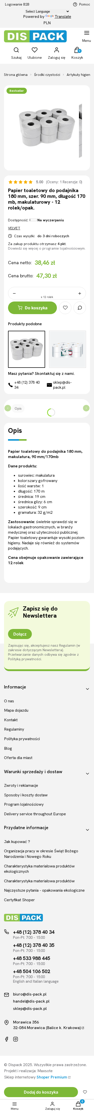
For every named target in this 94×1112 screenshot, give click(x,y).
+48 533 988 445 (31, 958)
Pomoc (84, 4)
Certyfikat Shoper (19, 900)
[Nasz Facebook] (6, 1039)
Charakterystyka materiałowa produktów (39, 881)
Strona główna (16, 74)
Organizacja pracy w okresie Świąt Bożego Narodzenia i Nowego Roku (41, 853)
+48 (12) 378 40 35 (33, 945)
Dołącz (20, 634)
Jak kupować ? (17, 841)
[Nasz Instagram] (15, 1039)
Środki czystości (47, 74)
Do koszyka (36, 307)
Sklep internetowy (35, 1077)
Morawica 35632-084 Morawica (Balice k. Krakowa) (47, 1024)
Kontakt (11, 720)
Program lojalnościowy (24, 804)
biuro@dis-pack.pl (29, 994)
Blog (8, 748)
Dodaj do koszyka (41, 1092)
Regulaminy (14, 729)
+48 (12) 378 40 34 (27, 385)
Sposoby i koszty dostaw (26, 795)
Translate (63, 16)
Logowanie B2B (17, 4)
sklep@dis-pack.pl (62, 385)
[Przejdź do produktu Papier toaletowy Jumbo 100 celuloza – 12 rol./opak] (67, 349)
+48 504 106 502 (31, 971)
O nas (9, 701)
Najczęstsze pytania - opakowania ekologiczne (44, 890)
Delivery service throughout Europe (35, 814)
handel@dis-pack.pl (31, 1001)
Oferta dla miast (18, 757)
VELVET (14, 228)
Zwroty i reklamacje (21, 785)
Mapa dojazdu (16, 710)
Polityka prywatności (22, 738)
